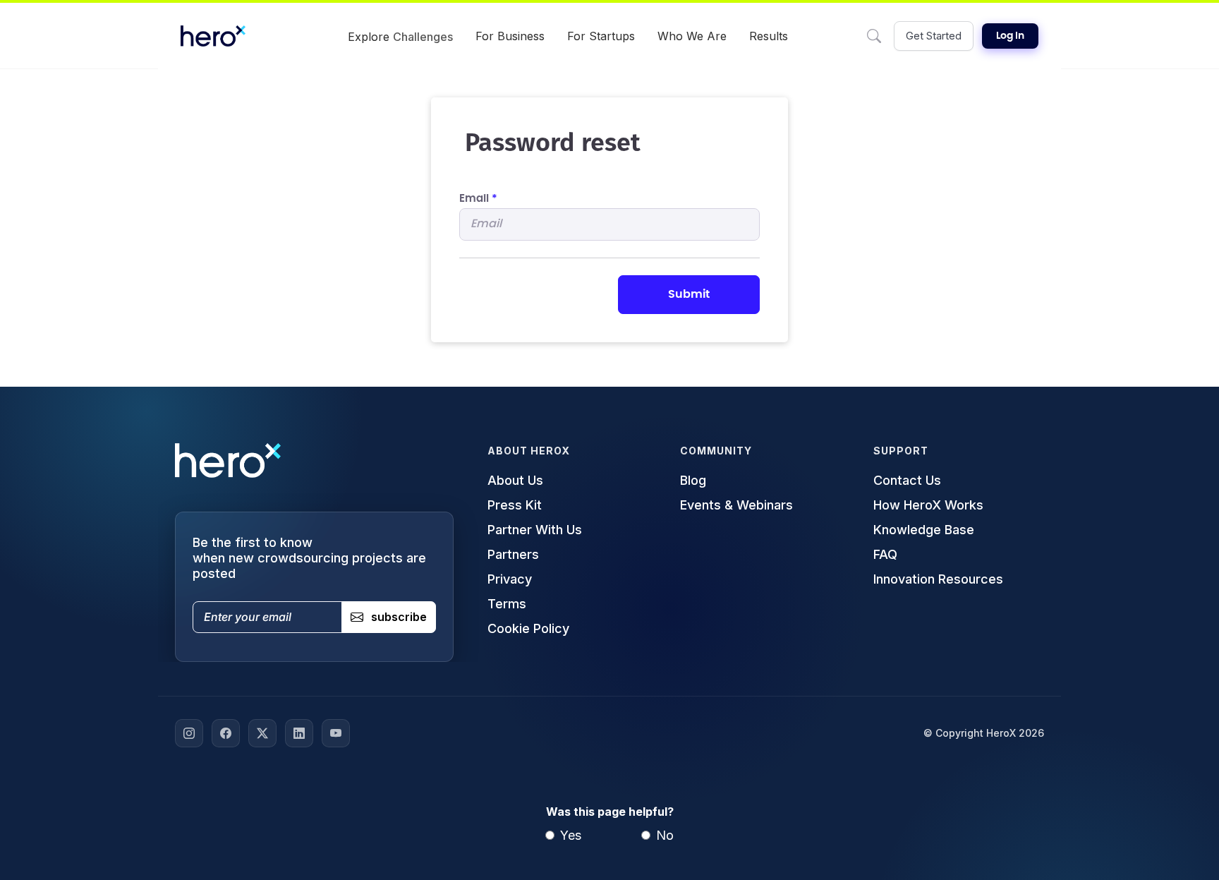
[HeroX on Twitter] (262, 733)
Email (478, 198)
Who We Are (692, 36)
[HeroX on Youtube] (336, 733)
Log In (1010, 36)
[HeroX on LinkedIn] (299, 733)
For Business (510, 36)
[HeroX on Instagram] (189, 733)
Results (768, 36)
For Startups (601, 36)
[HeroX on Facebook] (226, 733)
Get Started (934, 35)
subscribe (399, 617)
